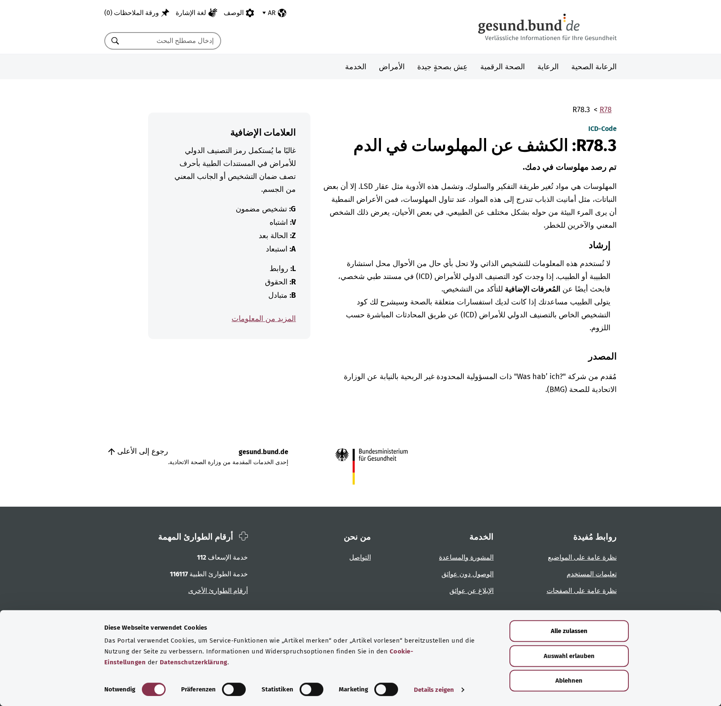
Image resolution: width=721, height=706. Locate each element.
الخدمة (355, 66)
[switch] (234, 689)
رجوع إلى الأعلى (141, 451)
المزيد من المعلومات (264, 318)
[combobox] (173, 41)
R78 (606, 109)
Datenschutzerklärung (193, 662)
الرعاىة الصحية (594, 66)
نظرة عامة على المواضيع (582, 557)
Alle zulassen (569, 631)
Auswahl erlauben (569, 656)
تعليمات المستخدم (592, 574)
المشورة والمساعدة (466, 557)
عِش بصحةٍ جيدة (442, 66)
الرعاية (548, 66)
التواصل (360, 557)
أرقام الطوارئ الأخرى (218, 591)
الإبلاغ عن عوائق (471, 591)
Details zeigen (434, 689)
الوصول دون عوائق (467, 574)
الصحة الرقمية (502, 66)
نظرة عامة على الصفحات (582, 591)
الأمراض (392, 66)
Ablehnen (568, 680)
